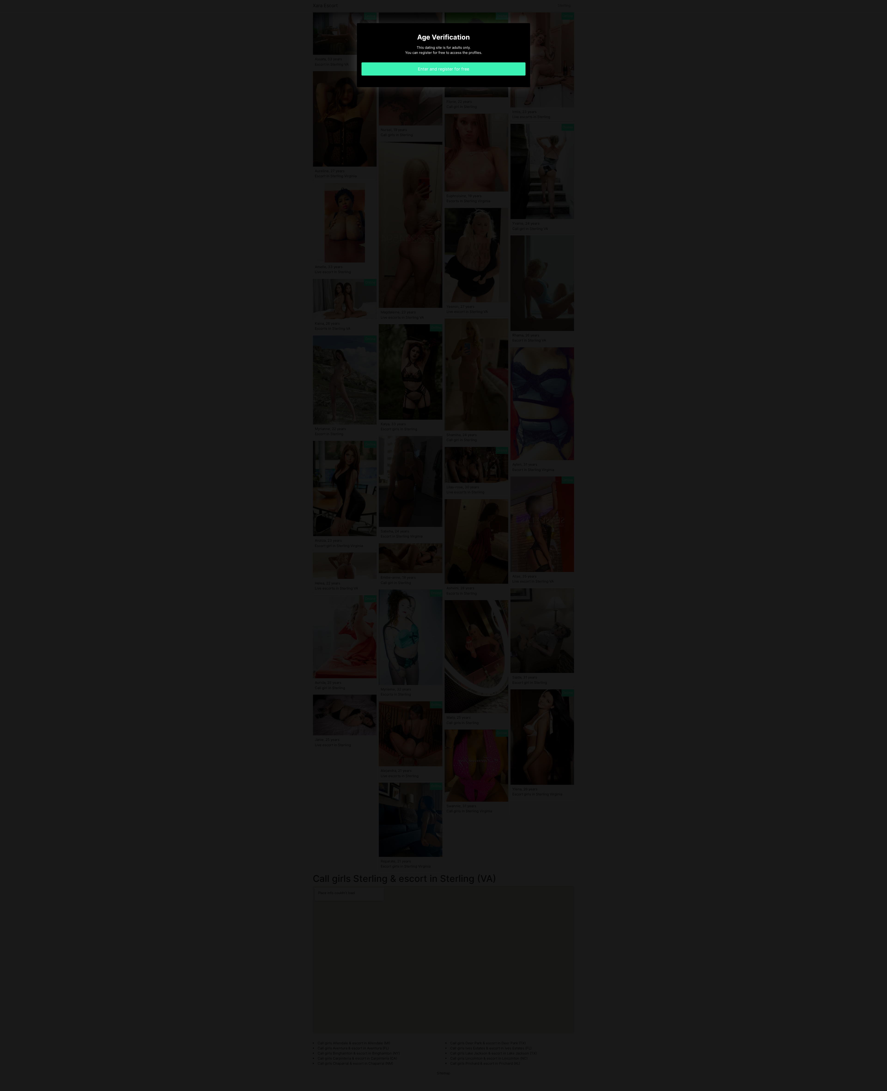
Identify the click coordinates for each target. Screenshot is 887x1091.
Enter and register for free (443, 69)
